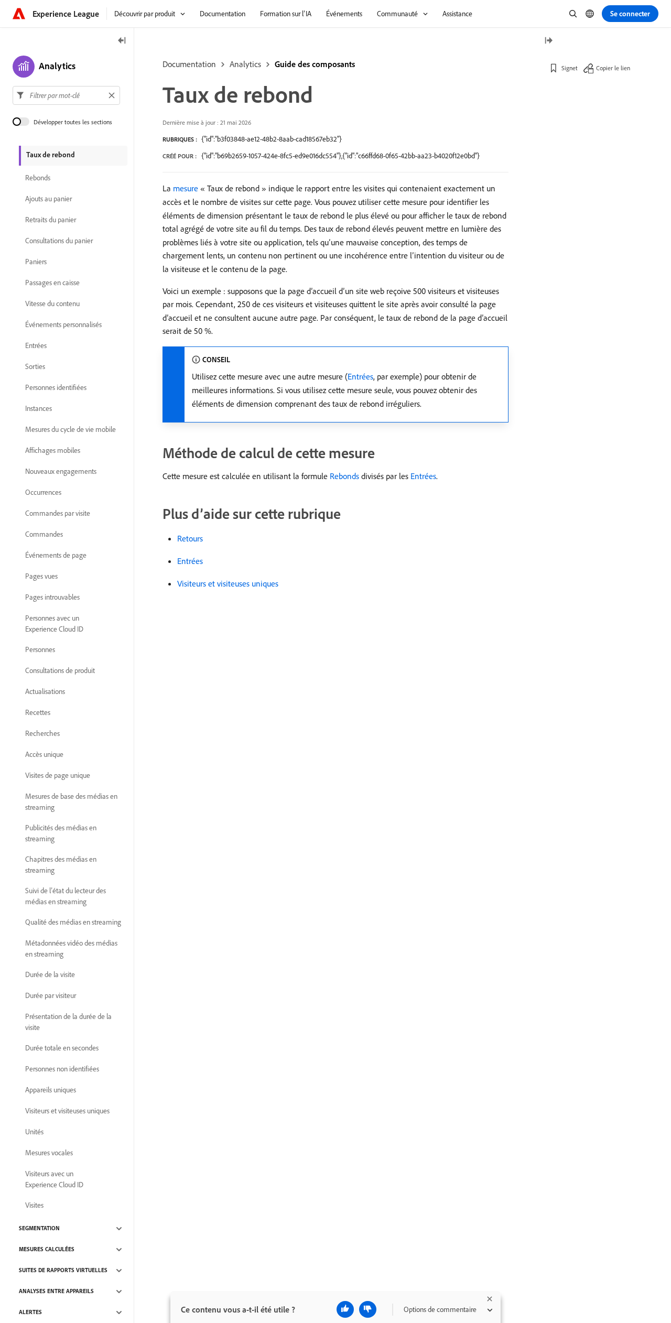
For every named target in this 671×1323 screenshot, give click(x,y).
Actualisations (45, 692)
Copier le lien (613, 68)
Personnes (40, 650)
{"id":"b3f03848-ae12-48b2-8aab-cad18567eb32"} (271, 139)
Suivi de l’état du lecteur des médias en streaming (65, 896)
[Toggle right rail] (548, 41)
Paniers (36, 262)
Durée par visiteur (50, 996)
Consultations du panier (59, 241)
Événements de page (55, 555)
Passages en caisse (52, 283)
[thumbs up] (345, 1309)
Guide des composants (315, 64)
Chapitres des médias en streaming (60, 864)
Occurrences (43, 492)
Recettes (37, 713)
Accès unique (44, 755)
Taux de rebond (50, 154)
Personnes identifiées (55, 388)
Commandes (44, 534)
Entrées (360, 376)
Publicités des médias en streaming (60, 833)
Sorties (35, 367)
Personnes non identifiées (62, 1069)
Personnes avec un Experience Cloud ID (54, 623)
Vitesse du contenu (52, 304)
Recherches (42, 734)
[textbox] (66, 95)
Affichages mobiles (52, 451)
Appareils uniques (50, 1090)
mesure (185, 188)
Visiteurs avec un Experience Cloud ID (54, 1179)
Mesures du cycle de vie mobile (70, 430)
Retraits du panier (50, 220)
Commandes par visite (57, 513)
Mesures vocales (49, 1153)
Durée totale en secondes (62, 1048)
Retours (190, 538)
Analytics (245, 64)
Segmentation (39, 1228)
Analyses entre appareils (56, 1291)
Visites (34, 1205)
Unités (34, 1132)
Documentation (189, 64)
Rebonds (344, 476)
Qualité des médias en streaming (73, 922)
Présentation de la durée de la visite (68, 1022)
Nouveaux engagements (60, 471)
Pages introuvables (52, 597)
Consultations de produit (60, 671)
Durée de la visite (50, 975)
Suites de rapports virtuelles (63, 1270)
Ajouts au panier (48, 199)
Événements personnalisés (63, 325)
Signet (569, 68)
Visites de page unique (57, 775)
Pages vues (41, 576)
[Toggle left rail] (122, 41)
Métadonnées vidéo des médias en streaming (71, 948)
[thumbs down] (367, 1309)
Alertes (30, 1312)
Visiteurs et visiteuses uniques (227, 583)
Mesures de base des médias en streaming (71, 801)
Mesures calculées (46, 1249)
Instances (38, 409)
